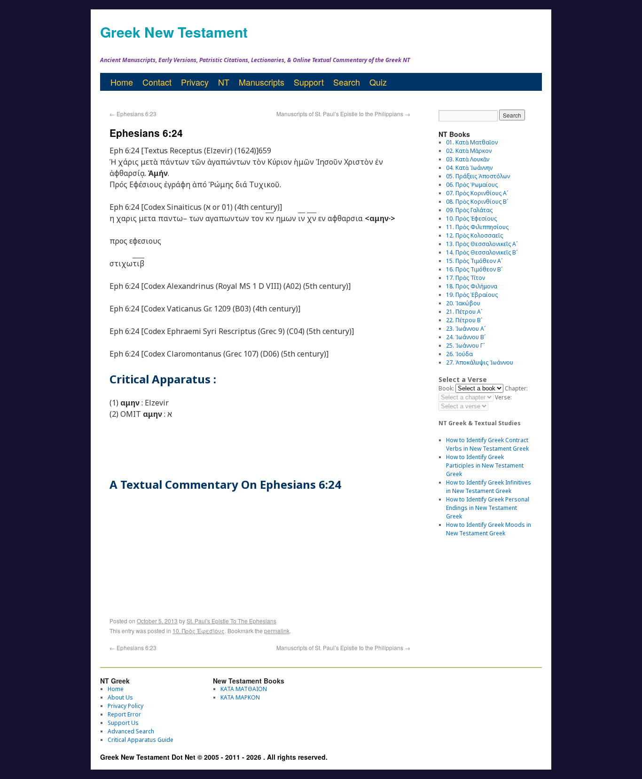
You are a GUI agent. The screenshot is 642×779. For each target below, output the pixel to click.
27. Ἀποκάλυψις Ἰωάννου (479, 362)
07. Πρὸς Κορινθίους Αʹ (477, 193)
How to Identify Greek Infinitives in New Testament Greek (488, 486)
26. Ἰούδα (459, 354)
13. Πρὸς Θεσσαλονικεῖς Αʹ (481, 244)
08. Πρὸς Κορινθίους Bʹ (477, 202)
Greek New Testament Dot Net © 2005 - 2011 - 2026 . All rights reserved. (214, 757)
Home (121, 82)
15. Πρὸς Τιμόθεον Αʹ (474, 261)
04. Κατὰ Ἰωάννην (469, 168)
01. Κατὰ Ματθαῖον (472, 142)
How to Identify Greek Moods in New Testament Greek (488, 529)
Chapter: (516, 388)
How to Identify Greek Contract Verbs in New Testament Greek (487, 444)
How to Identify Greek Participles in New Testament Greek (485, 465)
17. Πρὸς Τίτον (465, 278)
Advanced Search (131, 731)
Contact (157, 82)
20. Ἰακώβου (463, 303)
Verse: (503, 397)
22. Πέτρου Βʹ (464, 320)
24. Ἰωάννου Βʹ (465, 337)
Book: (446, 388)
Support (309, 82)
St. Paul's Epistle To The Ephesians (231, 621)
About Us (120, 697)
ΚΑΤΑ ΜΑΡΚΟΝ (240, 697)
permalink (277, 631)
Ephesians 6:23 (133, 114)
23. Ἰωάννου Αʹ (465, 329)
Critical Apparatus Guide (140, 740)
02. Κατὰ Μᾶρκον (469, 151)
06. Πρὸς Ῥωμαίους (472, 185)
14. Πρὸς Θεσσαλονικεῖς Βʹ (481, 252)
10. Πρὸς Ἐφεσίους (198, 631)
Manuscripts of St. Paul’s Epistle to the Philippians (343, 114)
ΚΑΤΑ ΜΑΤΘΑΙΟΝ (243, 689)
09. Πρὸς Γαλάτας (469, 210)
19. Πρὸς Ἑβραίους (472, 295)
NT (223, 82)
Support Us (123, 723)
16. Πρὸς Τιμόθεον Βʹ (474, 269)
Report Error (124, 714)
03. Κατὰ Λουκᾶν (467, 159)
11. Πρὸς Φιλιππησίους (477, 227)
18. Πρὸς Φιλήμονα (471, 286)
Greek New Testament (174, 32)
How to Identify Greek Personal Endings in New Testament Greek (487, 507)
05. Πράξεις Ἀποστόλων (478, 176)
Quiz (378, 82)
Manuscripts (261, 82)
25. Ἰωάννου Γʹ (465, 346)
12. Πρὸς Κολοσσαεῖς (474, 235)
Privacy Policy (125, 706)
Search (346, 82)
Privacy (195, 82)
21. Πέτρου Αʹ (464, 312)
